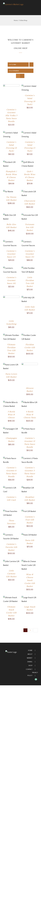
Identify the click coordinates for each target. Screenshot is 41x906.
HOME (30, 650)
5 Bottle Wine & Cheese (11, 415)
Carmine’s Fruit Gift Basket (30, 520)
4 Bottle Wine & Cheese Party (30, 415)
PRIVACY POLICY (32, 674)
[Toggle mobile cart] (33, 9)
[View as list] (22, 76)
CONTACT (29, 669)
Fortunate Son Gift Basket (29, 227)
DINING (29, 662)
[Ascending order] (31, 64)
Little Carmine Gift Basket (11, 574)
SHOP (30, 665)
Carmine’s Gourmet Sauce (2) (11, 254)
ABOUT (30, 654)
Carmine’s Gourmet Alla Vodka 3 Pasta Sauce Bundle (11, 115)
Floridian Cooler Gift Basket (29, 347)
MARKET (29, 658)
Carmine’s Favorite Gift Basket (11, 547)
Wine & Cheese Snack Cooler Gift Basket (29, 580)
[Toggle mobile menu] (37, 9)
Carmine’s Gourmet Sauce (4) (30, 254)
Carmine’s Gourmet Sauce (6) (11, 280)
